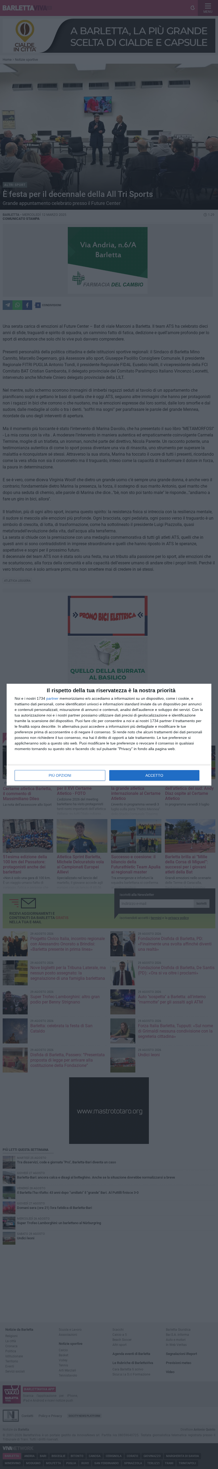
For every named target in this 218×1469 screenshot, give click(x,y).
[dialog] (109, 735)
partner (52, 698)
